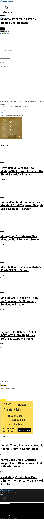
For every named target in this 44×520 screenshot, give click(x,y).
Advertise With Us (6, 513)
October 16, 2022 (3, 471)
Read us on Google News (7, 515)
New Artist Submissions (7, 514)
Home (4, 4)
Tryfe (2, 112)
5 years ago (2, 343)
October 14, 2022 (3, 488)
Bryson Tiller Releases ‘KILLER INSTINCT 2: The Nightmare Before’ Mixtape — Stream (19, 335)
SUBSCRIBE (3, 385)
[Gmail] (6, 33)
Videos (4, 507)
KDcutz (4, 106)
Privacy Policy (5, 497)
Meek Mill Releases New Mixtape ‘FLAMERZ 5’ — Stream (21, 268)
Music (4, 5)
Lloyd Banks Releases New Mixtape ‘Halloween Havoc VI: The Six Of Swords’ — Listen (21, 171)
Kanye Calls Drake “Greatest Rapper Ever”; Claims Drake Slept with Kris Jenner (21, 463)
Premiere (6, 13)
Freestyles (6, 7)
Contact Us (4, 498)
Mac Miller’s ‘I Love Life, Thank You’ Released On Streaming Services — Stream (19, 301)
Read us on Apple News (7, 516)
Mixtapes (6, 8)
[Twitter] (8, 33)
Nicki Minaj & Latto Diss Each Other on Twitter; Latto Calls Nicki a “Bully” (21, 481)
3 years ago (2, 244)
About (4, 496)
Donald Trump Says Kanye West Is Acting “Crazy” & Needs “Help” (21, 447)
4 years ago (2, 275)
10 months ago (2, 179)
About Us (4, 511)
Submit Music (5, 499)
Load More (2, 347)
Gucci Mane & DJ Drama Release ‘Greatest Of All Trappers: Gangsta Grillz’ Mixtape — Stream (21, 205)
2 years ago (2, 213)
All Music (6, 6)
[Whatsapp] (4, 33)
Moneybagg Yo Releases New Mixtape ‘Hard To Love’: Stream (20, 238)
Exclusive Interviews (8, 14)
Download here (22, 141)
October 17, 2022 (3, 453)
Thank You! (3, 400)
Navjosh (7, 31)
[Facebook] (1, 33)
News (1, 440)
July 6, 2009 (2, 32)
